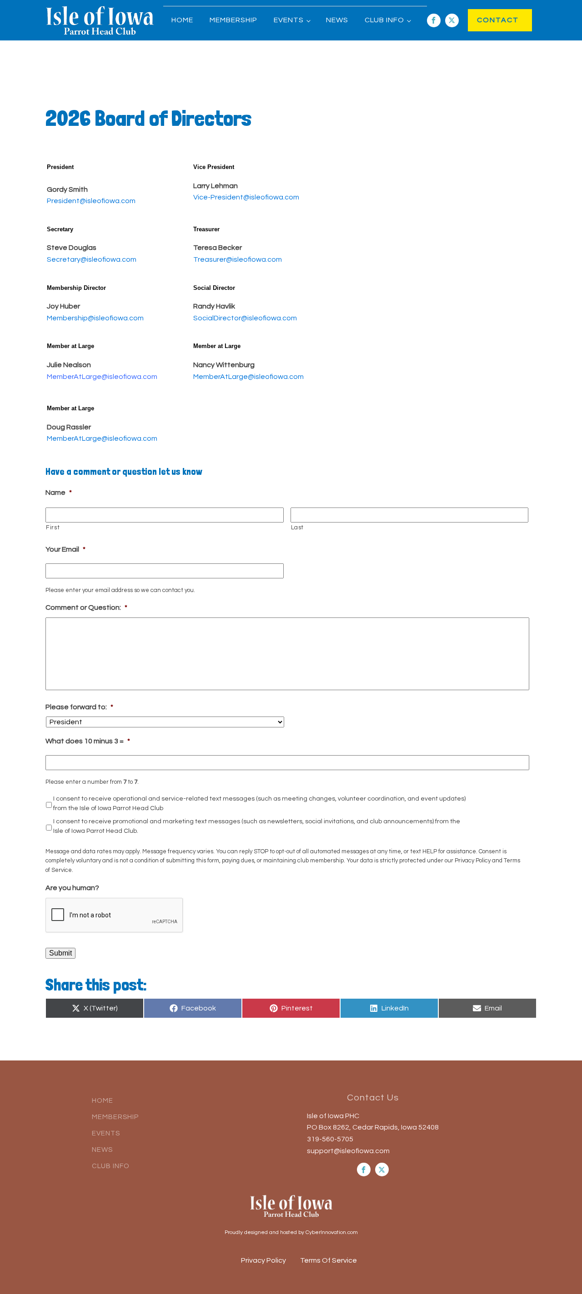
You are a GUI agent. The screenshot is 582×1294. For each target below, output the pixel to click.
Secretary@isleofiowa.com (91, 259)
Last (297, 527)
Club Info (384, 20)
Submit (60, 953)
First (53, 527)
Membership (233, 20)
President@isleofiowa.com (91, 200)
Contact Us (373, 1097)
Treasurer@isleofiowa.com (237, 259)
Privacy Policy (263, 1260)
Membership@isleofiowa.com (95, 318)
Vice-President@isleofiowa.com (246, 197)
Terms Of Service (328, 1260)
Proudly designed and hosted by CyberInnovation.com (291, 1232)
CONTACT (488, 20)
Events (289, 20)
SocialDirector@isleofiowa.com (245, 318)
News (337, 20)
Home (182, 20)
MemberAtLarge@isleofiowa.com (102, 376)
